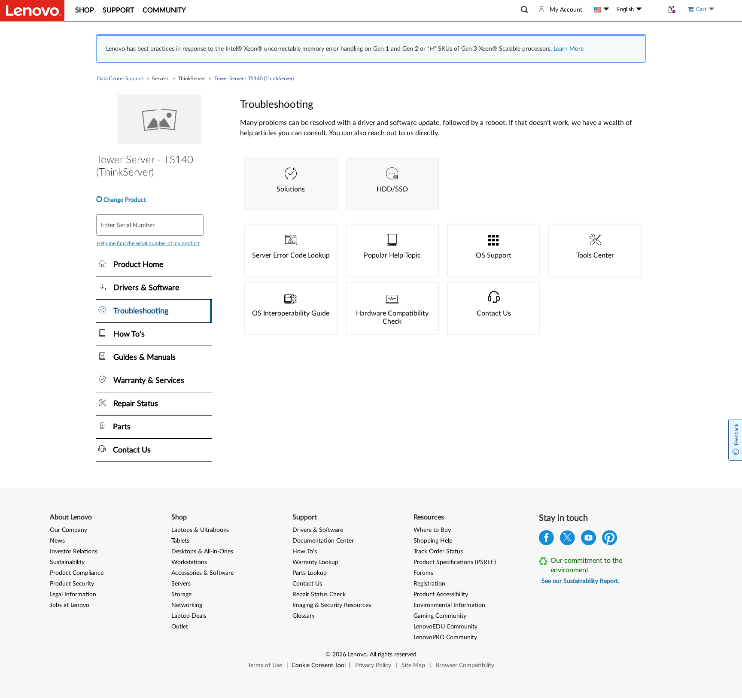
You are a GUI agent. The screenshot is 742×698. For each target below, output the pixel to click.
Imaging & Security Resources (331, 605)
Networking (186, 605)
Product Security (72, 584)
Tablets (180, 541)
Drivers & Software (317, 530)
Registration (429, 584)
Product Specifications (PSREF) (455, 562)
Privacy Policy (373, 665)
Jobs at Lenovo (69, 605)
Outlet (179, 627)
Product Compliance (76, 573)
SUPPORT (118, 10)
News (57, 541)
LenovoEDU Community (445, 627)
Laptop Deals (188, 616)
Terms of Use (265, 665)
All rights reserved (393, 655)
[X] (567, 539)
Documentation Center (323, 541)
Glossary (303, 616)
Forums (423, 573)
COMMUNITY (164, 10)
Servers (181, 584)
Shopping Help (433, 541)
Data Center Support (120, 78)
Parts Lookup (309, 573)
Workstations (189, 562)
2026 (339, 655)
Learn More (568, 49)
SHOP (84, 10)
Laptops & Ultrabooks (200, 530)
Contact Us (307, 584)
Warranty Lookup (315, 562)
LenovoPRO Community (445, 637)
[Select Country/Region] (601, 9)
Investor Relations (73, 552)
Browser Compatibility (464, 665)
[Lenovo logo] (32, 10)
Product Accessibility (441, 595)
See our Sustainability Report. (580, 581)
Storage (181, 595)
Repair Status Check (319, 595)
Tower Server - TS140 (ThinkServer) (254, 78)
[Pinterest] (609, 539)
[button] (524, 9)
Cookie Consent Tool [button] (319, 665)
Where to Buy (432, 530)
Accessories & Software (202, 573)
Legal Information (73, 595)
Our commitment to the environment (586, 565)
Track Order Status (438, 552)
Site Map (413, 665)
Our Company (68, 530)
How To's (304, 552)
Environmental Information (449, 605)
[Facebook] (546, 539)
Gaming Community (440, 616)
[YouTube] (588, 539)
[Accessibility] (652, 9)
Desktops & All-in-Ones (202, 552)
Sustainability (67, 562)
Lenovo (357, 655)
